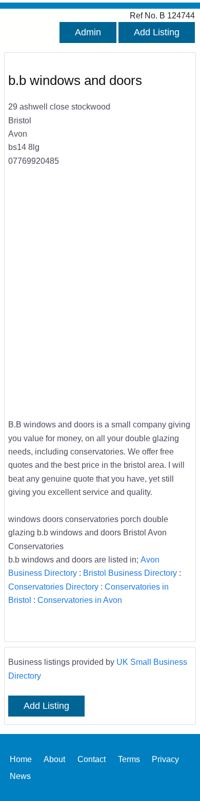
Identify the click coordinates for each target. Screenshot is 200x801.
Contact (91, 759)
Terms (129, 759)
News (20, 775)
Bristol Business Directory (130, 572)
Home (21, 759)
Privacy (165, 759)
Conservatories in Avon (79, 599)
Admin (88, 32)
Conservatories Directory (53, 586)
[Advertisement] (100, 299)
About (54, 759)
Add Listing (156, 32)
